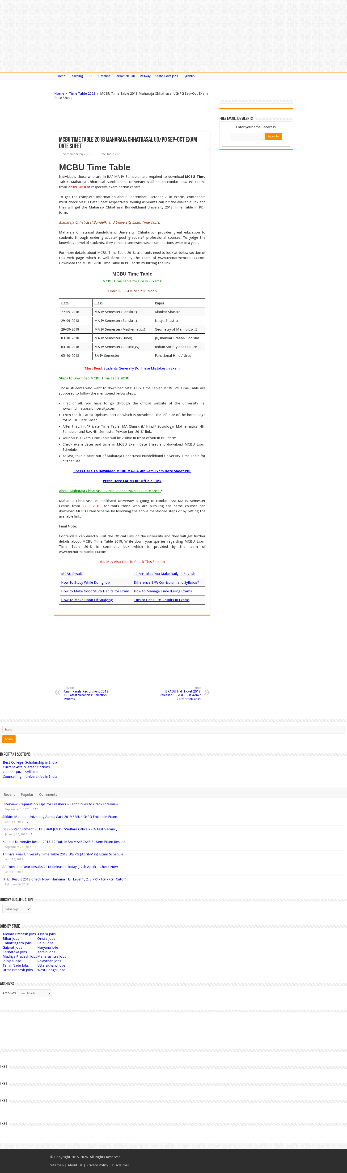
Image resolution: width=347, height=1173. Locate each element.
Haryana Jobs (48, 947)
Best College (13, 762)
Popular (27, 794)
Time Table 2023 (82, 93)
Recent (9, 794)
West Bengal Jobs (51, 970)
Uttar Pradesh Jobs (18, 970)
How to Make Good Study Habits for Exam (95, 591)
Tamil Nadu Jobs (16, 965)
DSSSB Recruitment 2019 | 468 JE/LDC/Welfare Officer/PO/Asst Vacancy (59, 829)
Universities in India (41, 776)
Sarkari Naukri (125, 76)
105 (35, 809)
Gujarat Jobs (12, 947)
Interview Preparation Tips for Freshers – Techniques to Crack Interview (60, 804)
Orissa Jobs (46, 938)
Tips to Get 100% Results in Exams (162, 600)
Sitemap (57, 1165)
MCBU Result (72, 574)
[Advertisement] (108, 116)
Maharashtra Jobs (51, 956)
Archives (9, 993)
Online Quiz (12, 772)
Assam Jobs (46, 934)
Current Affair (14, 767)
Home (61, 76)
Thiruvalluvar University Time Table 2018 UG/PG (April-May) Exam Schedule (62, 854)
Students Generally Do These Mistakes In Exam (142, 368)
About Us (75, 1165)
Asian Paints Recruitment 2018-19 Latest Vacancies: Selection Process (87, 693)
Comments (48, 794)
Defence (104, 76)
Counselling (12, 776)
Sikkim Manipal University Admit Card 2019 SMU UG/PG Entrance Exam (59, 817)
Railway (145, 76)
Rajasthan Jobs (49, 961)
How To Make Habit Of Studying (87, 600)
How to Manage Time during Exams (163, 591)
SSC (90, 76)
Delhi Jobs (45, 943)
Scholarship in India (41, 762)
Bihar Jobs (11, 938)
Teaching (76, 76)
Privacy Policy (97, 1165)
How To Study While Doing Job (85, 582)
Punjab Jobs (12, 961)
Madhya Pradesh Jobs (20, 956)
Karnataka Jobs (15, 952)
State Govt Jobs (166, 76)
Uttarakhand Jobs (51, 965)
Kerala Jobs (46, 952)
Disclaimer (120, 1165)
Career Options (37, 767)
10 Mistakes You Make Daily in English (164, 574)
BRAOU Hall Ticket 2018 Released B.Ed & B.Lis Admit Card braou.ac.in (180, 693)
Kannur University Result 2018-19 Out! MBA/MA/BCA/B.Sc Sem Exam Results (64, 842)
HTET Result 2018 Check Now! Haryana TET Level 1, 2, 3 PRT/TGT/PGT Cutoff (64, 879)
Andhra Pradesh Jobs (19, 934)
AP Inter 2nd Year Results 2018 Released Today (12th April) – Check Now (60, 867)
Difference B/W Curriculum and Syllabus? (167, 582)
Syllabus (189, 76)
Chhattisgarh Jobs (17, 943)
